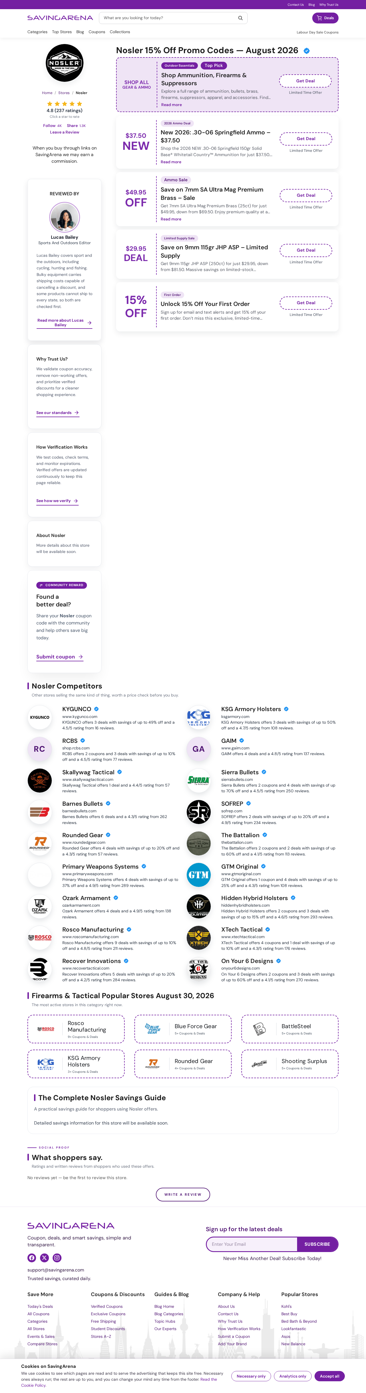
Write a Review (183, 1194)
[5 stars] (79, 104)
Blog (312, 5)
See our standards (53, 412)
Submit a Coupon (234, 1336)
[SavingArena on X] (44, 1257)
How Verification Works (239, 1328)
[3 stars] (64, 104)
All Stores (36, 1328)
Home (47, 92)
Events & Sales (41, 1336)
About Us (226, 1306)
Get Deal (305, 81)
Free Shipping (103, 1321)
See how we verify (53, 500)
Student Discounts (108, 1328)
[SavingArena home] (60, 18)
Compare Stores (42, 1343)
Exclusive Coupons (108, 1313)
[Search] (240, 18)
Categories (37, 31)
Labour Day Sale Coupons (318, 32)
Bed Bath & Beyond (299, 1321)
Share (76, 125)
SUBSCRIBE (317, 1244)
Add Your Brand (232, 1343)
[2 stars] (57, 104)
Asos (285, 1336)
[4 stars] (72, 104)
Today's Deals (40, 1306)
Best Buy (289, 1313)
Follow (52, 125)
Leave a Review (64, 132)
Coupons (97, 31)
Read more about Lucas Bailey (60, 322)
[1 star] (50, 104)
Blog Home (164, 1306)
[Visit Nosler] (64, 63)
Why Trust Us (329, 5)
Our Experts (165, 1328)
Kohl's (286, 1306)
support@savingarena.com (55, 1270)
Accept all (329, 1376)
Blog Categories (168, 1313)
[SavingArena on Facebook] (31, 1257)
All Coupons (38, 1313)
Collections (120, 31)
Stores (64, 92)
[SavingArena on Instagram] (57, 1257)
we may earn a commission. (72, 158)
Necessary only (251, 1376)
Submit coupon (55, 657)
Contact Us (296, 5)
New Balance (293, 1343)
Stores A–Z (101, 1336)
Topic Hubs (164, 1321)
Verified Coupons (107, 1306)
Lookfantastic (293, 1328)
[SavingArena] (71, 1226)
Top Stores (62, 31)
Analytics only (292, 1376)
